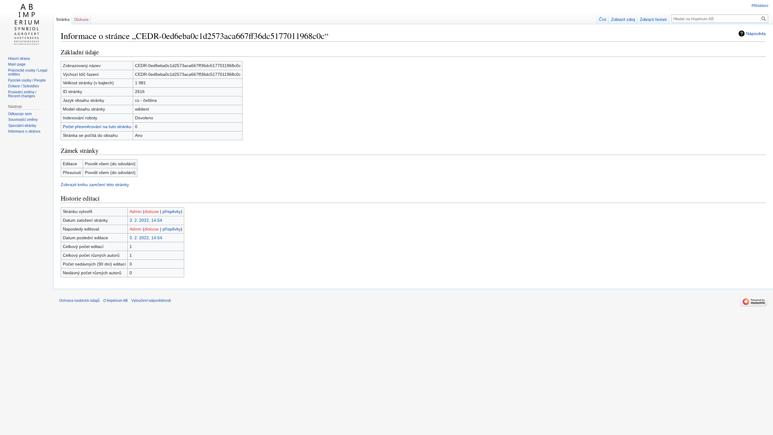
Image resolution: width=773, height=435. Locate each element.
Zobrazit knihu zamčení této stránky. (95, 184)
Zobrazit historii (653, 19)
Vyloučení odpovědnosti (151, 300)
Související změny (23, 120)
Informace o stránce (24, 131)
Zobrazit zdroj (623, 19)
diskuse (151, 211)
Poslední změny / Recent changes (22, 94)
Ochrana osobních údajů (79, 300)
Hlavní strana (19, 58)
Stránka (62, 19)
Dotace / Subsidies (23, 86)
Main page (17, 64)
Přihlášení (760, 6)
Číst (602, 19)
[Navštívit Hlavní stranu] (26, 24)
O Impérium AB (115, 300)
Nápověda (756, 33)
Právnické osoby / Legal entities (27, 72)
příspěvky (171, 211)
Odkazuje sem (20, 114)
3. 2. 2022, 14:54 (146, 220)
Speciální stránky (22, 126)
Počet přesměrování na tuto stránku (97, 126)
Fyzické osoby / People (27, 80)
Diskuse (81, 19)
